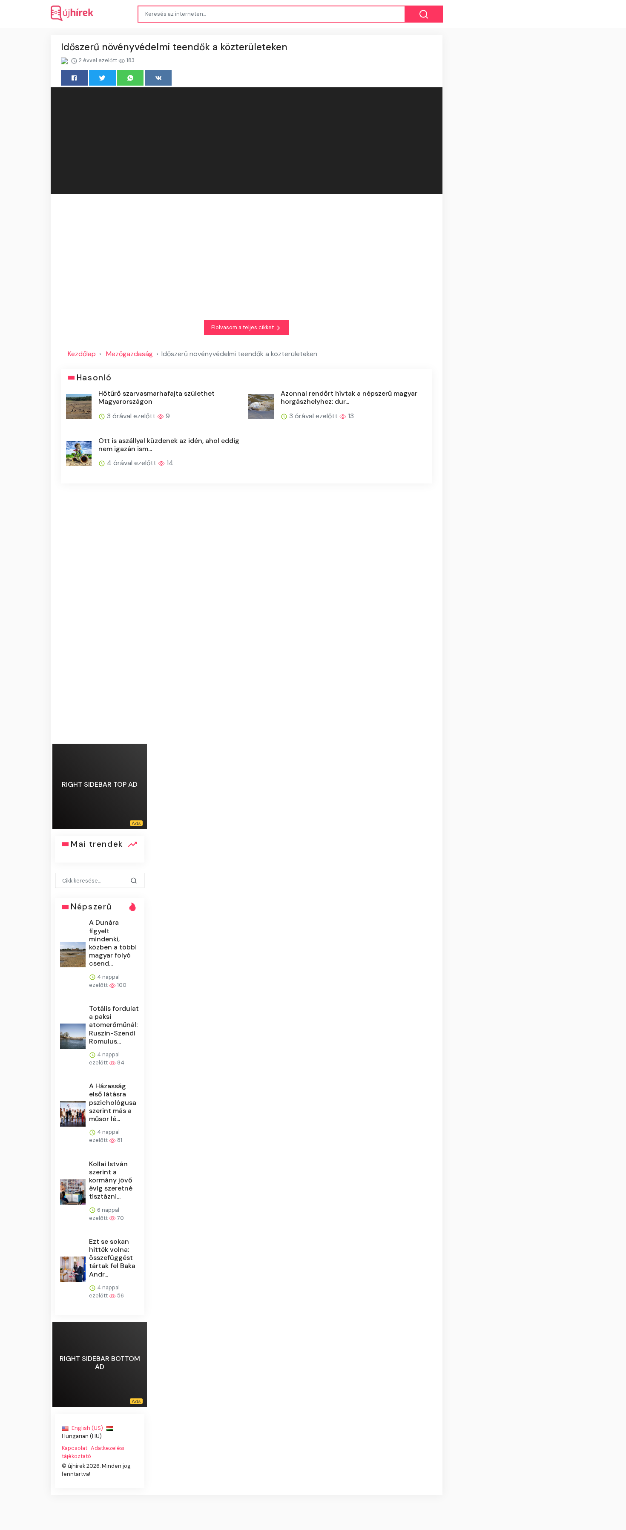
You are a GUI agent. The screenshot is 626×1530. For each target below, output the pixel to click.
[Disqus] (246, 613)
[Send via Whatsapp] (130, 78)
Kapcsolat (74, 1448)
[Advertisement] (246, 256)
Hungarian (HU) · (83, 1436)
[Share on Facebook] (74, 78)
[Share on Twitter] (102, 78)
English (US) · (88, 1428)
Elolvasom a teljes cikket (243, 327)
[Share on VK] (158, 78)
